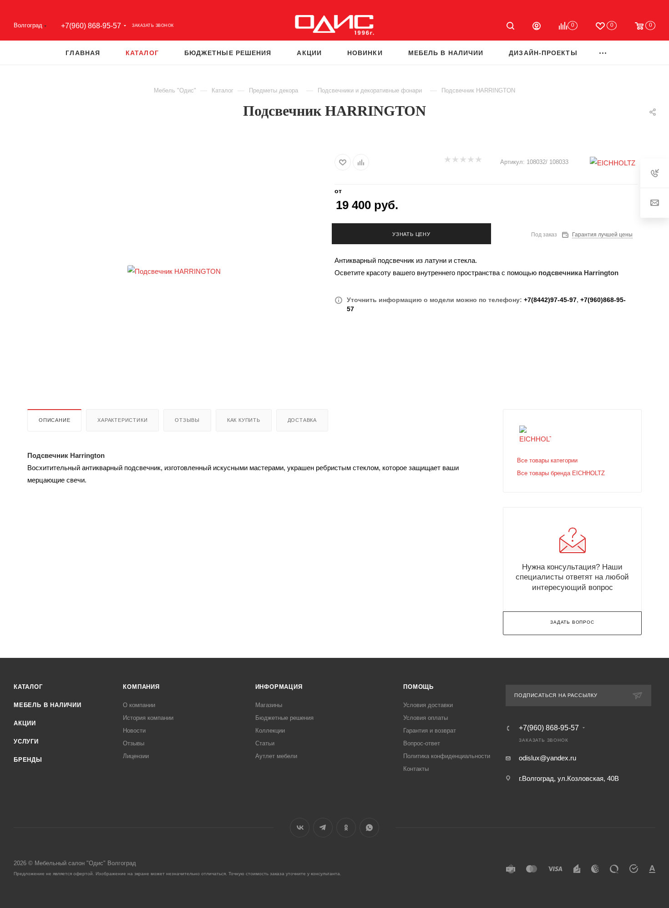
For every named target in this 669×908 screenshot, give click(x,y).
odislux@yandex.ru (547, 758)
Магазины (268, 705)
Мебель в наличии (47, 705)
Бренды (28, 759)
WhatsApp (369, 827)
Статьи (264, 743)
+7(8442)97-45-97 (550, 299)
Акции (25, 723)
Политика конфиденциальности (446, 756)
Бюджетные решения (284, 717)
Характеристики (122, 420)
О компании (139, 705)
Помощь (418, 686)
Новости (134, 730)
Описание (54, 420)
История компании (148, 717)
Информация (279, 686)
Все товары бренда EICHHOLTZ (561, 473)
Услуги (26, 741)
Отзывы (187, 420)
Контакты (416, 768)
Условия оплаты (425, 717)
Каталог (28, 686)
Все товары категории (547, 460)
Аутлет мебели (276, 756)
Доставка (302, 420)
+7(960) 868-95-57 (91, 26)
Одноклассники (346, 827)
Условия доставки (428, 705)
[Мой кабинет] (536, 27)
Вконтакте (299, 827)
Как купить (243, 420)
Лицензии (136, 756)
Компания (141, 686)
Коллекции (270, 730)
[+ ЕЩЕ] (603, 53)
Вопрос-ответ (421, 743)
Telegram (323, 827)
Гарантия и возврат (429, 730)
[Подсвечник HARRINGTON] (174, 271)
